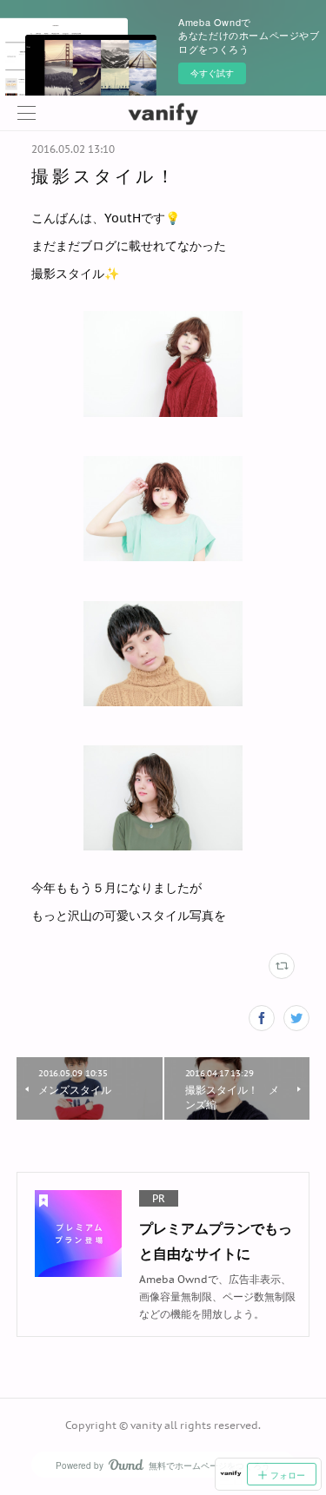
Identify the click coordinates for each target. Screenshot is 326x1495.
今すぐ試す (212, 73)
